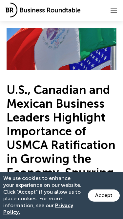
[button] (114, 11)
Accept (104, 195)
